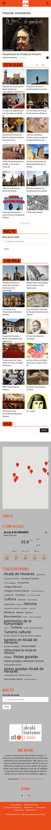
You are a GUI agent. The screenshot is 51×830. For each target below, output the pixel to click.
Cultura (10, 599)
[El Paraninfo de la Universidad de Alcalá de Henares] (13, 401)
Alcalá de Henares (19, 574)
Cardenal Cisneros (30, 578)
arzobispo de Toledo (11, 579)
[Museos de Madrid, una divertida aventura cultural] (37, 178)
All (37, 65)
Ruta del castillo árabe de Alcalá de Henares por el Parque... (36, 164)
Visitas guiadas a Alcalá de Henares (24, 661)
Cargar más (25, 223)
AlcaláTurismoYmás (9, 57)
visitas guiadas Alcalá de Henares (24, 670)
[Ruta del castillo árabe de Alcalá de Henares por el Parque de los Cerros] (37, 151)
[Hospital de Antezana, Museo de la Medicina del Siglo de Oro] (13, 326)
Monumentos (12, 616)
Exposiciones (32, 600)
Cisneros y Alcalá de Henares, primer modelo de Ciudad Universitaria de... (37, 137)
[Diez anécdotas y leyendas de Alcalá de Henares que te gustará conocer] (37, 299)
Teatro (6, 628)
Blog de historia (8, 50)
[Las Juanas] (37, 401)
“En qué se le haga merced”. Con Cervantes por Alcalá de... (13, 113)
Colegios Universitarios (16, 590)
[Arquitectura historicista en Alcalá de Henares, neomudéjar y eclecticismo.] (13, 77)
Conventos (20, 595)
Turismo (16, 627)
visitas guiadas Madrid (13, 679)
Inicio (4, 9)
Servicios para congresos (13, 807)
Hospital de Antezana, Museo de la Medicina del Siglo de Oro (12, 338)
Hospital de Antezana (12, 608)
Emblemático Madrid (34, 212)
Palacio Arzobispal (35, 617)
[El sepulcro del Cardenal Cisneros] (37, 377)
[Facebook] (22, 795)
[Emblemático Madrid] (37, 202)
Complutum (9, 595)
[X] (28, 795)
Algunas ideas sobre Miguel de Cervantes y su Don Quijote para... (37, 285)
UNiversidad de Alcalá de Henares (20, 651)
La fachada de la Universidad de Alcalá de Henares (12, 312)
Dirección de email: (10, 237)
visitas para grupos (30, 679)
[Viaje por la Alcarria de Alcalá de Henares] (13, 178)
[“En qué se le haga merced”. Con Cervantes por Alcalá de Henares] (13, 101)
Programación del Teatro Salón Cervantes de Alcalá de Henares (12, 362)
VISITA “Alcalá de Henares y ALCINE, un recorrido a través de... (13, 164)
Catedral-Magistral (10, 583)
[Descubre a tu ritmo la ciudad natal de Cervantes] (37, 77)
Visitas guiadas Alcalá (12, 665)
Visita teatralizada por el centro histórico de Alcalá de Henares (13, 215)
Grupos (19, 604)
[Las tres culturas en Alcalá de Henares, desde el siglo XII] (37, 350)
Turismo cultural (17, 631)
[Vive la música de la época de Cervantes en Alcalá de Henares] (37, 101)
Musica (25, 617)
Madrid (19, 612)
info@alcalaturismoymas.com (31, 779)
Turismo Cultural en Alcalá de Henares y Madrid (22, 636)
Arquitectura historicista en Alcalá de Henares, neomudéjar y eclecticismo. (13, 89)
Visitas (8, 657)
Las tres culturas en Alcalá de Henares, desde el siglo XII (36, 362)
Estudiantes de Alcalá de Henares (21, 54)
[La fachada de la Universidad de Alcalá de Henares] (13, 299)
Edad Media (22, 600)
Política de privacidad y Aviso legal (33, 814)
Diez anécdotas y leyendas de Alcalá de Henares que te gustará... (37, 312)
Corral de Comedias (33, 595)
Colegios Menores (13, 586)
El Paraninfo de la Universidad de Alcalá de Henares (12, 413)
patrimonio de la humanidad (17, 622)
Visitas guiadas (25, 656)
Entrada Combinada (31, 805)
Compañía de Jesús (37, 591)
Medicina (28, 612)
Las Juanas (30, 411)
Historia (30, 603)
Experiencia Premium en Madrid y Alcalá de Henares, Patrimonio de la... (13, 137)
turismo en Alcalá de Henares (21, 641)
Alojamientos (18, 810)
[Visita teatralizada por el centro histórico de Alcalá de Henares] (13, 202)
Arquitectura (40, 575)
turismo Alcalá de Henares (33, 628)
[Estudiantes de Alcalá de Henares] (25, 34)
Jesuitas (24, 608)
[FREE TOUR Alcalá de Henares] (13, 377)
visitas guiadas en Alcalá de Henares (18, 675)
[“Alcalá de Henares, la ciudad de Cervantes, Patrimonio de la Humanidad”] (13, 273)
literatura (9, 612)
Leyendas (32, 608)
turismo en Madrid (11, 646)
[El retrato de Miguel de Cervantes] (37, 326)
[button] (4, 3)
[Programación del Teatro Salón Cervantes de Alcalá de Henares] (13, 350)
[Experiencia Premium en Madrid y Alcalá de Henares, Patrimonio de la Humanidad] (13, 125)
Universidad (28, 646)
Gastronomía (9, 604)
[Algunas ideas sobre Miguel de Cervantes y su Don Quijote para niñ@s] (37, 273)
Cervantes (23, 582)
